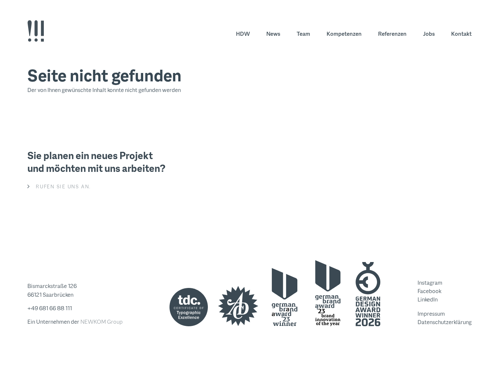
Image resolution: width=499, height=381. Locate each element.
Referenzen (392, 33)
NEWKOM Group (101, 321)
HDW (243, 33)
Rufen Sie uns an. (63, 186)
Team (303, 33)
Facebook (429, 291)
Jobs (429, 33)
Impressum (431, 313)
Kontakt (461, 33)
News (273, 33)
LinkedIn (428, 299)
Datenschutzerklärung (445, 322)
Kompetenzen (344, 33)
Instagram (430, 282)
